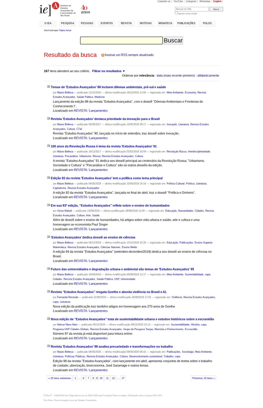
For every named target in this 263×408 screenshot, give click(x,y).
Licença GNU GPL (153, 395)
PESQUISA (67, 23)
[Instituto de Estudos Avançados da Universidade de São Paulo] (85, 9)
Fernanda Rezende (67, 297)
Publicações (186, 242)
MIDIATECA (165, 23)
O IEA (47, 23)
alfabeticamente (208, 75)
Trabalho (168, 356)
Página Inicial (65, 30)
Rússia (97, 156)
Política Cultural (175, 183)
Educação (171, 210)
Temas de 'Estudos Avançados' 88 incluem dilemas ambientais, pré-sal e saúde (108, 87)
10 (101, 378)
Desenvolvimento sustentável (145, 356)
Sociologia (187, 351)
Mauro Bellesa (65, 92)
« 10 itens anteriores (59, 378)
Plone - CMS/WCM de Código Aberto (63, 395)
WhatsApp (204, 1)
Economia (190, 92)
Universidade (128, 279)
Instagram (191, 1)
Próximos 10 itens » (203, 378)
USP (116, 279)
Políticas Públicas (75, 356)
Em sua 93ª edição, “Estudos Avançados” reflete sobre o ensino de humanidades (110, 205)
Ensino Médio (129, 247)
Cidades (199, 210)
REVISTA (126, 23)
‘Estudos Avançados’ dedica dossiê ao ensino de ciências (93, 237)
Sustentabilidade (194, 274)
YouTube (178, 1)
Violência (177, 297)
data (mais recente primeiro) (176, 75)
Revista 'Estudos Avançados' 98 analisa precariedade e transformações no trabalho (112, 346)
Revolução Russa (176, 151)
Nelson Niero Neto (67, 324)
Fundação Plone (110, 395)
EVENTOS (107, 23)
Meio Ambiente (175, 92)
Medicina (100, 96)
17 (123, 378)
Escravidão (191, 329)
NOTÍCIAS (146, 23)
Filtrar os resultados (106, 71)
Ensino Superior (203, 242)
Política (190, 183)
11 (107, 378)
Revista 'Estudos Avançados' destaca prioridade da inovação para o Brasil (105, 119)
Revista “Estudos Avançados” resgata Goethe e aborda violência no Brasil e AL (109, 292)
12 (113, 378)
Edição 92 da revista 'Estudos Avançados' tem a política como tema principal (106, 178)
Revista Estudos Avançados (118, 156)
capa (207, 274)
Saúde (95, 215)
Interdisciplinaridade (199, 151)
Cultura (71, 129)
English (217, 1)
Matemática (59, 247)
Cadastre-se (163, 1)
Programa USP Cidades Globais (71, 329)
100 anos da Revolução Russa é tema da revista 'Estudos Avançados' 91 (104, 146)
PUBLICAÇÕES (186, 23)
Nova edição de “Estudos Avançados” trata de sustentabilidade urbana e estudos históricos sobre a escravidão (132, 319)
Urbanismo (85, 156)
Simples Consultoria (87, 400)
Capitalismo (59, 188)
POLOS (207, 23)
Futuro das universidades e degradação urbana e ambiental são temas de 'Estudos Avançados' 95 (122, 269)
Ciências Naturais (110, 247)
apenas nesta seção (187, 13)
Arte (88, 215)
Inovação (172, 124)
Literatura (183, 124)
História (195, 324)
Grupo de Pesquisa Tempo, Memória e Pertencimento (153, 329)
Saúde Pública (85, 96)
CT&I (79, 129)
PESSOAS (87, 23)
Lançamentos (98, 110)
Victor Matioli (64, 210)
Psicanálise (71, 156)
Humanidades (185, 210)
